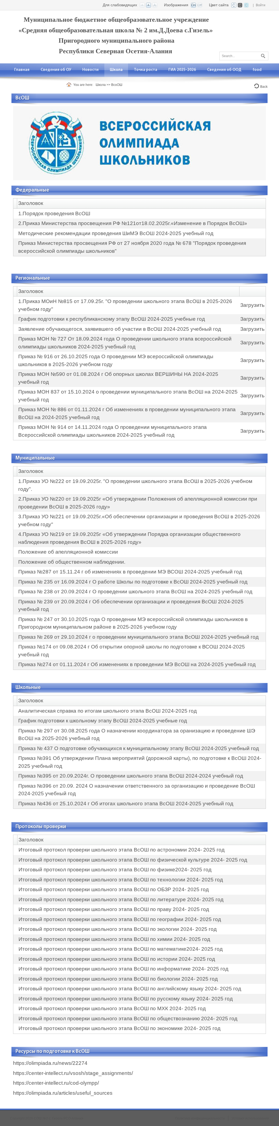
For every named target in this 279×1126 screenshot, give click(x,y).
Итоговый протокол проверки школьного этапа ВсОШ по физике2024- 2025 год (115, 869)
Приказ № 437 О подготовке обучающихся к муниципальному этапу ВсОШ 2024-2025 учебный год (138, 748)
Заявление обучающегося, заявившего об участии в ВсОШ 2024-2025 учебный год (119, 329)
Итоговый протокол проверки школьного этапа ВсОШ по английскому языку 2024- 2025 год (130, 988)
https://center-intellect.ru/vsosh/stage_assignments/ (73, 1073)
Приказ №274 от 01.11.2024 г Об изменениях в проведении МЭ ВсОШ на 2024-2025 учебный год (137, 664)
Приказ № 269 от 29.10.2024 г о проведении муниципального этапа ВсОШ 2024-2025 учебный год (138, 637)
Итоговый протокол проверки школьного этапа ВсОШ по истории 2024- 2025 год (117, 959)
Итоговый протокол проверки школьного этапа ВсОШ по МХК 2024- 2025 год (112, 1008)
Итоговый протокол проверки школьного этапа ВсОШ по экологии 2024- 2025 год (118, 929)
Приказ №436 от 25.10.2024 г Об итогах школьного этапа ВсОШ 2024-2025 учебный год (125, 803)
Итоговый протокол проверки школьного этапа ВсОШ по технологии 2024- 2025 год (121, 879)
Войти (260, 5)
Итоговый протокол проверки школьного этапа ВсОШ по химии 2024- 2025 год (114, 939)
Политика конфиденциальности (200, 1118)
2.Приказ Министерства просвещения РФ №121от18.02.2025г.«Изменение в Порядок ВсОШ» (132, 223)
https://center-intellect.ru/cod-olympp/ (56, 1083)
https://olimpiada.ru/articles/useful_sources (63, 1093)
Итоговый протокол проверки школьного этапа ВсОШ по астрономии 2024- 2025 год (122, 850)
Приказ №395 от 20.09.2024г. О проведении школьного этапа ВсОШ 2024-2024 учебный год (130, 776)
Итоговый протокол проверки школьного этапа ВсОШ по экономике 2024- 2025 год (119, 1028)
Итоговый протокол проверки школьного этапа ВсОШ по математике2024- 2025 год (121, 949)
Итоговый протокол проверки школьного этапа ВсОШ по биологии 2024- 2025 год (118, 979)
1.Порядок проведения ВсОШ (54, 213)
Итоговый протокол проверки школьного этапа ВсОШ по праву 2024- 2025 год (114, 909)
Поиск (262, 55)
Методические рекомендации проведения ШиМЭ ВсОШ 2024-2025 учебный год (115, 233)
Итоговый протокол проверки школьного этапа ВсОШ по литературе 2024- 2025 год (121, 899)
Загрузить (252, 305)
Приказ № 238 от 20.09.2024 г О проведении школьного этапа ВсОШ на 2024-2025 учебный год (135, 591)
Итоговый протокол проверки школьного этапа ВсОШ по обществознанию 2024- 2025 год (128, 1018)
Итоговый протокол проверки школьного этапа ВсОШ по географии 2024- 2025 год (120, 919)
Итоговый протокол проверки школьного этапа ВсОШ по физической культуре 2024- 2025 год (133, 860)
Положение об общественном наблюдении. (71, 562)
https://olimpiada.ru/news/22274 (50, 1063)
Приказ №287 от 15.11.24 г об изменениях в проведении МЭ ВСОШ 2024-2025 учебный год (130, 572)
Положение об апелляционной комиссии (68, 552)
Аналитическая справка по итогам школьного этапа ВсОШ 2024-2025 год (107, 711)
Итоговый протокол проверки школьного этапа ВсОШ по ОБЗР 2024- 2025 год (114, 889)
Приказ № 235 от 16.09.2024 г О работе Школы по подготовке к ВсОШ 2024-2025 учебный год (132, 582)
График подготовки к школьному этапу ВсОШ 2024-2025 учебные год (102, 720)
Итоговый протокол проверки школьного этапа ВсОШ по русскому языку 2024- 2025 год (126, 999)
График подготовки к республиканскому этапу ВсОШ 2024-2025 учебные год (111, 319)
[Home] (69, 84)
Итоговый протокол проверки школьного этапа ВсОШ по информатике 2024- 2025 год (123, 969)
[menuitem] (56, 70)
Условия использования (250, 1118)
